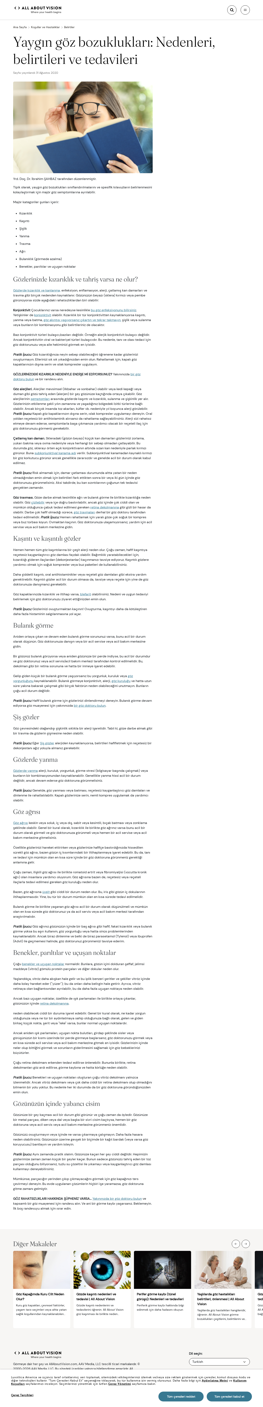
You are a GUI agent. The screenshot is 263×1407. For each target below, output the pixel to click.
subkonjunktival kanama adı (55, 453)
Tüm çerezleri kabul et (229, 1396)
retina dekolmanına (104, 507)
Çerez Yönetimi (119, 1383)
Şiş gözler (47, 743)
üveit (46, 892)
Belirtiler (69, 27)
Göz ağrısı (20, 823)
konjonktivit (42, 315)
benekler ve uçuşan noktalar (43, 964)
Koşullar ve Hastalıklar (45, 27)
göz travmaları (84, 512)
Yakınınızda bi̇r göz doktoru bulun (117, 1198)
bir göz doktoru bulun (90, 705)
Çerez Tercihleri (22, 1395)
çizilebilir (38, 502)
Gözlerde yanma (25, 771)
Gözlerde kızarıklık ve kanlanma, (37, 290)
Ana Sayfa (20, 27)
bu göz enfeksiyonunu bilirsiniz (113, 310)
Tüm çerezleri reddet (181, 1396)
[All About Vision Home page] (38, 9)
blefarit (85, 594)
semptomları (40, 399)
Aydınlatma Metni (215, 1380)
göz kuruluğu (121, 681)
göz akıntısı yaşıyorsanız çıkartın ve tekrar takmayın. (82, 320)
